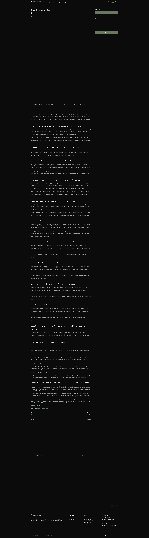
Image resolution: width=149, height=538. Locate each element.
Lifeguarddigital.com (106, 520)
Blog (47, 13)
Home (45, 2)
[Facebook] (112, 506)
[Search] (117, 2)
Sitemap (70, 524)
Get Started (112, 2)
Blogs (70, 522)
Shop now (106, 12)
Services (50, 2)
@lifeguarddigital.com (42, 408)
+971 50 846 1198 (106, 517)
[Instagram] (115, 506)
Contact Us (66, 2)
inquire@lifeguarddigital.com (108, 519)
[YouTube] (117, 506)
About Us (58, 2)
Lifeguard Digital (54, 150)
